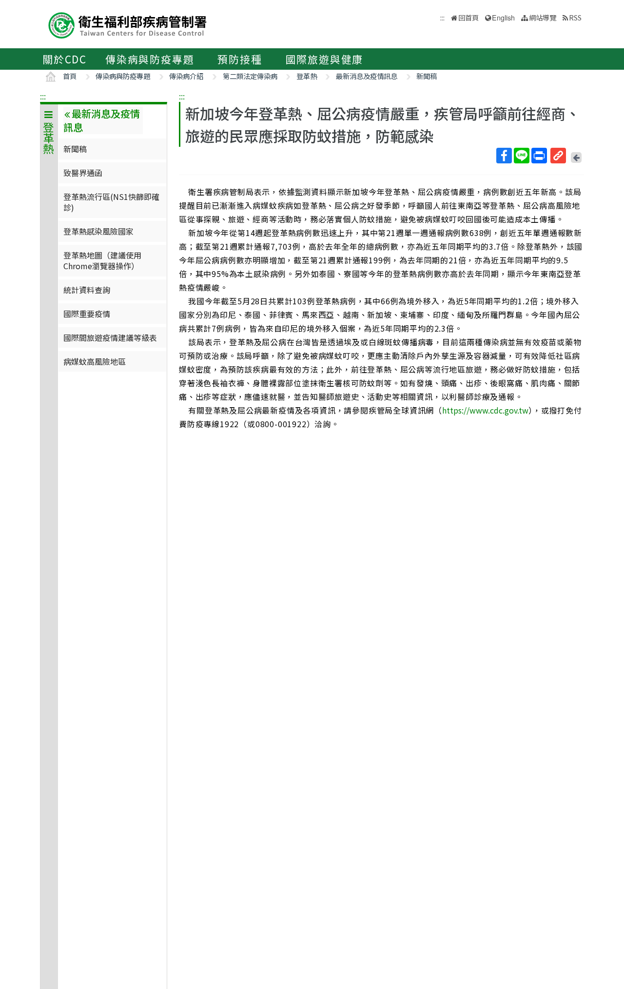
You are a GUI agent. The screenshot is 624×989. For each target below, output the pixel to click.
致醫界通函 (82, 172)
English (503, 17)
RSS (575, 17)
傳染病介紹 (186, 76)
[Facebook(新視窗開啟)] (504, 155)
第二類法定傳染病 (250, 76)
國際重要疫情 (86, 313)
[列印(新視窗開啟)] (539, 155)
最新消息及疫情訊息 (366, 76)
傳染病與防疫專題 (149, 59)
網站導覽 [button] (542, 17)
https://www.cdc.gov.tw (485, 410)
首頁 (70, 76)
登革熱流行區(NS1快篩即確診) (111, 202)
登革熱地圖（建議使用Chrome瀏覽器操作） (102, 260)
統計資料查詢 (86, 290)
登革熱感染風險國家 (98, 231)
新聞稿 (426, 76)
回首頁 (468, 17)
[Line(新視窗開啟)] (521, 155)
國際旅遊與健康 (325, 59)
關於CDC (64, 59)
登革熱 (306, 76)
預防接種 (239, 59)
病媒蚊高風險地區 (94, 361)
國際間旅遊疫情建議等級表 (110, 337)
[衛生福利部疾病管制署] (127, 24)
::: (43, 96)
